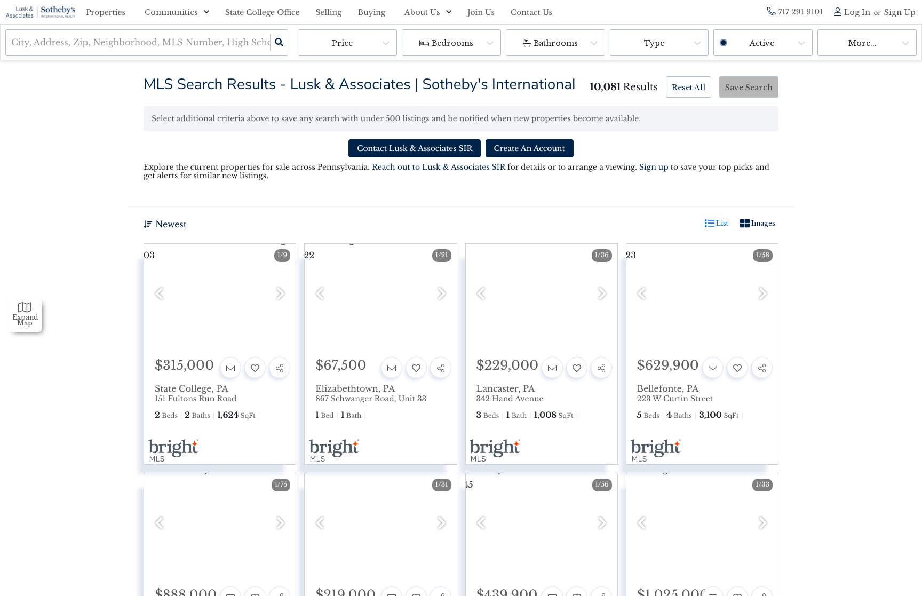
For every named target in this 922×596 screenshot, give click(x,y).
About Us (422, 12)
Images (762, 223)
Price (342, 43)
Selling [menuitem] (329, 12)
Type (654, 43)
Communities (171, 12)
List (721, 223)
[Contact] (230, 367)
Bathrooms (556, 43)
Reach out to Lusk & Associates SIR (438, 167)
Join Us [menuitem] (481, 12)
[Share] (279, 367)
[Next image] (281, 294)
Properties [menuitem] (105, 12)
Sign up (654, 167)
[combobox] (12, 43)
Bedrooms (452, 43)
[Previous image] (159, 294)
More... (862, 43)
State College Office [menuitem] (262, 12)
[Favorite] (255, 367)
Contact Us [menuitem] (531, 12)
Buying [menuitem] (372, 12)
